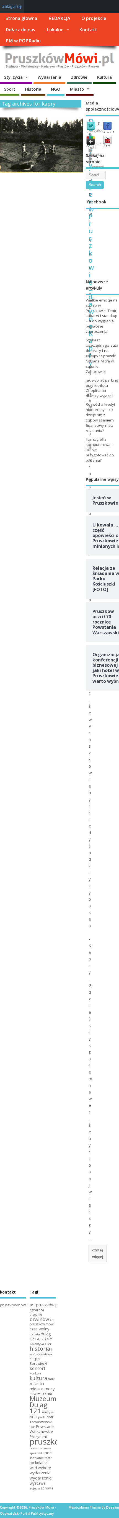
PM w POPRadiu (23, 41)
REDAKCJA (59, 18)
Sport (9, 89)
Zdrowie (79, 77)
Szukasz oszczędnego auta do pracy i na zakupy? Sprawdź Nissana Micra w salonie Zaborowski (102, 356)
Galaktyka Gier (40, 1344)
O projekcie (93, 18)
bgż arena (37, 1310)
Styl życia (13, 77)
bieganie (36, 1315)
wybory (44, 1467)
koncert (37, 1368)
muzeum (44, 1393)
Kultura (104, 77)
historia (40, 1348)
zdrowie (47, 1488)
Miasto (77, 89)
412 (106, 147)
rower (34, 1448)
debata (35, 1334)
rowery (45, 1448)
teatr (48, 1458)
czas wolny (39, 1329)
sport (48, 1452)
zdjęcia (35, 1488)
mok (33, 1394)
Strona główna (21, 18)
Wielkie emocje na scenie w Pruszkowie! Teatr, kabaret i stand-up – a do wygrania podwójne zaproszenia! (102, 316)
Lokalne (55, 30)
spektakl (36, 1453)
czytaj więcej (97, 1253)
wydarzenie (41, 1478)
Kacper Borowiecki (38, 1361)
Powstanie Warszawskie (42, 1429)
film (50, 1339)
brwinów (39, 1319)
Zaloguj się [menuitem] (12, 6)
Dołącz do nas (20, 30)
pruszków (48, 1441)
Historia (33, 89)
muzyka (48, 1412)
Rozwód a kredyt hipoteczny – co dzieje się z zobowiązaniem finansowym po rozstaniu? (100, 417)
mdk (51, 1379)
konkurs (35, 1373)
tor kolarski (39, 1462)
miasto (37, 1384)
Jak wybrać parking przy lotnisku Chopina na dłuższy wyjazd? (102, 388)
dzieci (41, 1339)
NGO (55, 89)
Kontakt (88, 30)
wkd (33, 1467)
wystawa (38, 1483)
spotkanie (37, 1458)
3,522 (108, 132)
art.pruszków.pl (44, 1304)
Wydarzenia (49, 77)
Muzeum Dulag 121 (43, 1404)
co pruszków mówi (42, 1322)
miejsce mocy (42, 1388)
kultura (38, 1378)
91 (88, 147)
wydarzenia (40, 1472)
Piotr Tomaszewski (41, 1419)
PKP (32, 1427)
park (41, 1417)
